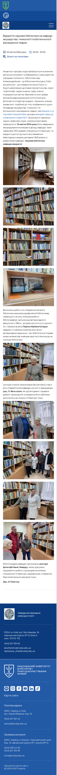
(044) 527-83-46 (12, 643)
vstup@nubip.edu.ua (14, 755)
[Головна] (6, 6)
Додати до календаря (17, 56)
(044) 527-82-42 (12, 718)
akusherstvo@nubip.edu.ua (17, 647)
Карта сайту (11, 695)
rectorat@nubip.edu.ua (15, 723)
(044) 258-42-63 (12, 747)
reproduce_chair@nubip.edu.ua (19, 651)
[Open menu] (51, 25)
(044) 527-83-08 (12, 750)
